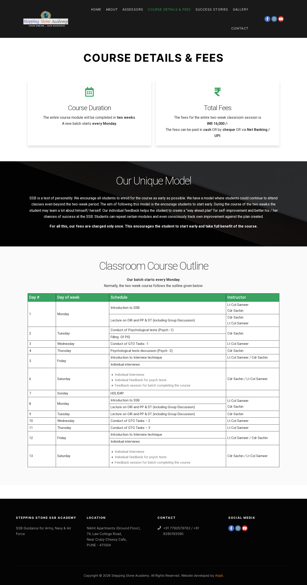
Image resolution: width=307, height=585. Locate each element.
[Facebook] (267, 19)
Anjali (219, 575)
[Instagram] (274, 19)
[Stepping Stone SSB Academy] (45, 18)
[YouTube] (281, 19)
